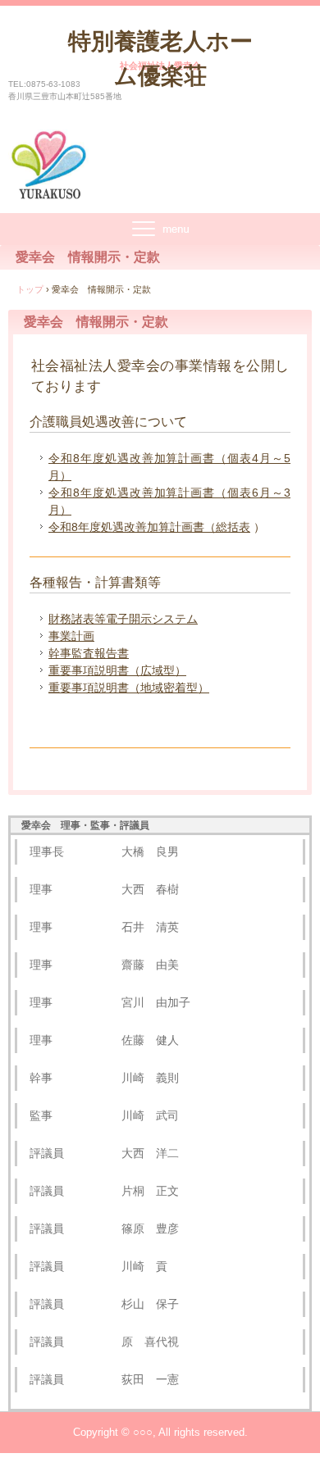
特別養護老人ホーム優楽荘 (160, 59)
